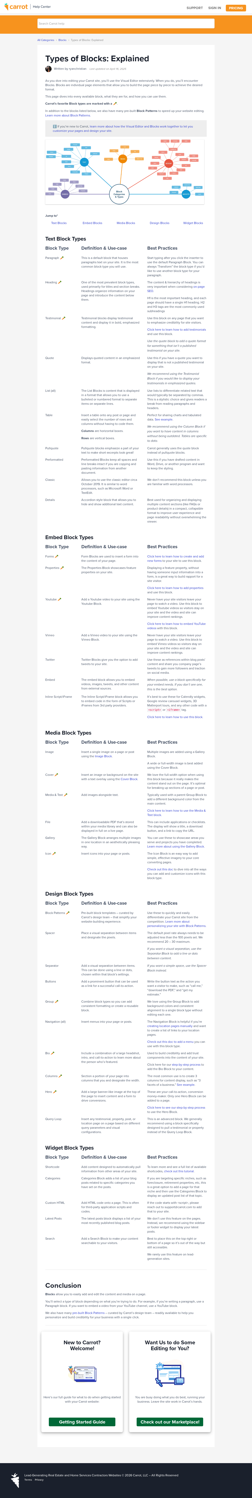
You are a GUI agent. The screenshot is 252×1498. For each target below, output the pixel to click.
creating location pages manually (170, 1026)
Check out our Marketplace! (170, 1421)
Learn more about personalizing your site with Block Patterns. (176, 923)
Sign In (214, 7)
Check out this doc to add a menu (170, 1041)
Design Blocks (159, 223)
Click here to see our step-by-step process (176, 1107)
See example (163, 419)
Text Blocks (59, 223)
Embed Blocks (92, 223)
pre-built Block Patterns (88, 1313)
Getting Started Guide (82, 1421)
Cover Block (129, 779)
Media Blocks (126, 223)
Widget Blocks (193, 223)
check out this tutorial (179, 1171)
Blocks (62, 40)
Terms (28, 1480)
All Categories (45, 40)
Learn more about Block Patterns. (68, 115)
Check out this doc (160, 869)
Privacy (39, 1480)
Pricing (236, 8)
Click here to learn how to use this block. (175, 717)
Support (195, 7)
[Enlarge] (199, 151)
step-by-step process (186, 1064)
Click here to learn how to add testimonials (176, 329)
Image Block (103, 756)
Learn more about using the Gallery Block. (176, 846)
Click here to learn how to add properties (175, 588)
